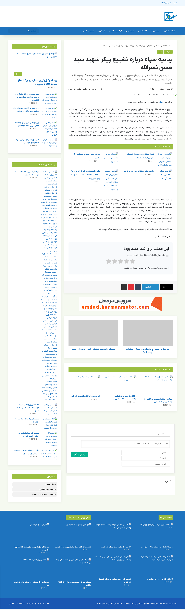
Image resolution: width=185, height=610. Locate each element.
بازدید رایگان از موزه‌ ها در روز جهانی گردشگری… (26, 173)
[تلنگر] (170, 16)
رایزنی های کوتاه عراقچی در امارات (85, 396)
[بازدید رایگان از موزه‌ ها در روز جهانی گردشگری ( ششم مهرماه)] (49, 285)
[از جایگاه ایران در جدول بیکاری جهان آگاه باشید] (154, 533)
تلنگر (161, 102)
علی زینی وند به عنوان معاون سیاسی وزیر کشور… (26, 452)
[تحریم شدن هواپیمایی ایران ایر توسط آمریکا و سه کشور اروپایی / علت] (112, 565)
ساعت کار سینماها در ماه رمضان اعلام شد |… (28, 435)
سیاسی (130, 31)
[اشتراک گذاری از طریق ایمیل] (124, 287)
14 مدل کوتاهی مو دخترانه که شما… (115, 547)
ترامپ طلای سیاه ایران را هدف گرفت (139, 171)
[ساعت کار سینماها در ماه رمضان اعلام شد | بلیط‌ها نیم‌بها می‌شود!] (49, 439)
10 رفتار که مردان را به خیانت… (160, 579)
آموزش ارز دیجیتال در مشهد (44, 494)
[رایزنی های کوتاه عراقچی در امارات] (84, 384)
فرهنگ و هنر (116, 31)
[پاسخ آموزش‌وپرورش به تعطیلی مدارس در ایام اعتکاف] (164, 159)
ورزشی (102, 31)
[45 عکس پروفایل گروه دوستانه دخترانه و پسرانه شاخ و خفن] (49, 409)
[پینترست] (131, 287)
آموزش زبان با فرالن (47, 489)
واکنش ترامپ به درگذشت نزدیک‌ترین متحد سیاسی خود (123, 397)
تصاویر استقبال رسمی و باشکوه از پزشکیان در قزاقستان (158, 400)
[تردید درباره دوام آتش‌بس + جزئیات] (49, 423)
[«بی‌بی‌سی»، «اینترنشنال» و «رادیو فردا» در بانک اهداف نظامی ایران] (49, 99)
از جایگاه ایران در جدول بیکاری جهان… (157, 547)
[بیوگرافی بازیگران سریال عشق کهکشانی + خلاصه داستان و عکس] (30, 533)
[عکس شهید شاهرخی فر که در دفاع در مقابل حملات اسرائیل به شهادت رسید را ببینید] (110, 180)
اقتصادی (143, 31)
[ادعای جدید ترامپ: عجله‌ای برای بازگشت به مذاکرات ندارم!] (49, 113)
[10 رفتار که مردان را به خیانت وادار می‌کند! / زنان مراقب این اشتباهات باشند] (154, 565)
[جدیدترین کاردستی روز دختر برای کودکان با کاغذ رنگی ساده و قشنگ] (30, 568)
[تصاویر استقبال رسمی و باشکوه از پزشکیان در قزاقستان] (157, 385)
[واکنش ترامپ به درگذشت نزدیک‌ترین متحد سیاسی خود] (120, 384)
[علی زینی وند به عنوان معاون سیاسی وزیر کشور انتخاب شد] (49, 455)
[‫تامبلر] (138, 287)
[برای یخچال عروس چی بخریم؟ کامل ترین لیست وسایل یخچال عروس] (49, 128)
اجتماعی (156, 31)
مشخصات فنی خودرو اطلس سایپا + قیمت (73, 547)
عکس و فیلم (88, 31)
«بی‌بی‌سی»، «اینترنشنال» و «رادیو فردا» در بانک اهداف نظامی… (27, 97)
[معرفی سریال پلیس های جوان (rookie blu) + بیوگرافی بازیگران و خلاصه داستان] (72, 568)
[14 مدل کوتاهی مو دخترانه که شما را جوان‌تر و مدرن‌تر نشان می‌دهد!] (112, 533)
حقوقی (149, 45)
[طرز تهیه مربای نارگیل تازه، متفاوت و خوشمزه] (49, 143)
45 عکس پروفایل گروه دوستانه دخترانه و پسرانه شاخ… (28, 407)
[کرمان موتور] (120, 304)
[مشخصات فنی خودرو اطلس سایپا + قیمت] (72, 533)
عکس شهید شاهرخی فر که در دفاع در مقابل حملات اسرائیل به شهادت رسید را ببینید (85, 175)
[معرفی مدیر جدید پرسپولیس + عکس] (110, 157)
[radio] (132, 262)
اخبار (160, 52)
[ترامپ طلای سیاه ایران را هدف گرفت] (164, 174)
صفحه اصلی (169, 31)
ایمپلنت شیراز (50, 484)
